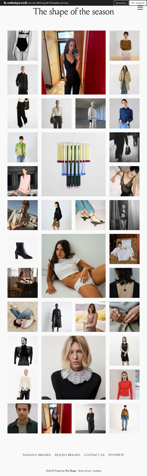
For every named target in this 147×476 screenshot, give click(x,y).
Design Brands (68, 455)
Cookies (97, 470)
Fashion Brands (37, 455)
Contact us (94, 455)
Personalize (121, 2)
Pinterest (116, 455)
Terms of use (84, 470)
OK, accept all (138, 2)
